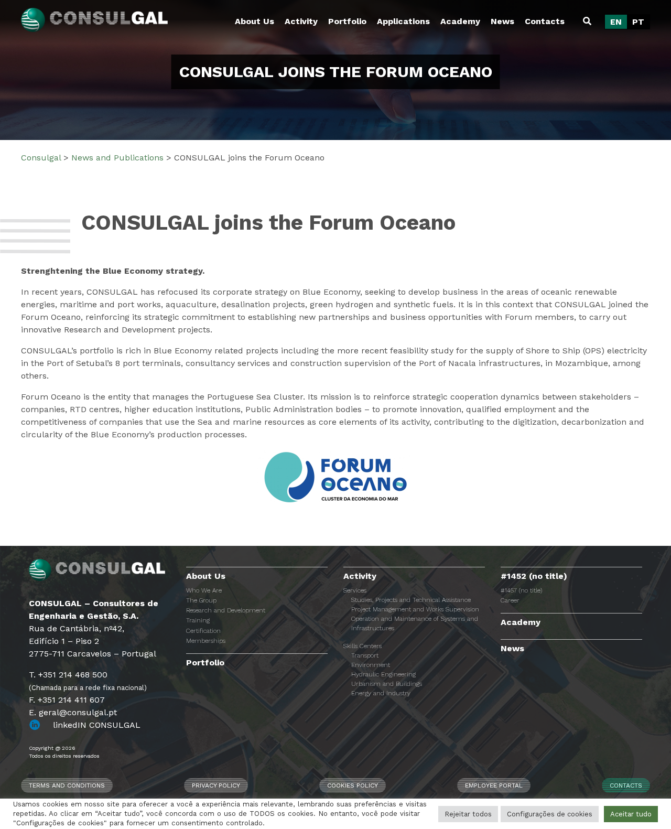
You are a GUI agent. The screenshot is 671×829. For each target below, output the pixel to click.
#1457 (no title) (521, 590)
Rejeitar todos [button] (468, 814)
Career (510, 600)
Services (354, 590)
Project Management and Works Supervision (415, 609)
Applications (403, 21)
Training (198, 620)
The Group (201, 600)
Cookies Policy (352, 785)
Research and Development (225, 610)
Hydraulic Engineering (383, 674)
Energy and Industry (380, 693)
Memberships (205, 640)
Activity (301, 21)
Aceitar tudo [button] (631, 814)
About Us (254, 21)
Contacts (545, 21)
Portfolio (347, 21)
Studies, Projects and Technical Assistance (411, 600)
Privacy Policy (216, 785)
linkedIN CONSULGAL (96, 725)
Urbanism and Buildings (386, 683)
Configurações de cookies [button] (549, 814)
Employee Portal (494, 785)
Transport (364, 655)
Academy (460, 21)
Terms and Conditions (67, 785)
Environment (370, 665)
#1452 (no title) (534, 576)
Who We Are (204, 590)
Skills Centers (362, 646)
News (502, 21)
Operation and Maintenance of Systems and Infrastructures (414, 623)
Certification (203, 630)
